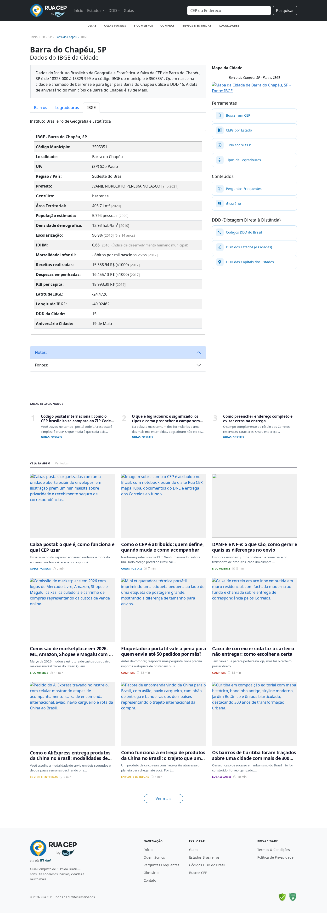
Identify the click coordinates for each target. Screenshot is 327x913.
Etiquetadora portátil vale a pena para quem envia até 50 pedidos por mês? (163, 651)
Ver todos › (62, 463)
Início (78, 10)
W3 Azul (45, 860)
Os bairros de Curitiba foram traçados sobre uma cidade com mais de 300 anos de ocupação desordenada (254, 758)
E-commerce (143, 25)
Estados (94, 10)
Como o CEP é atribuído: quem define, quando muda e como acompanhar (162, 547)
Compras (167, 25)
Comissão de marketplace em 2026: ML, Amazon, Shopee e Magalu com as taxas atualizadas (72, 654)
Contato (150, 880)
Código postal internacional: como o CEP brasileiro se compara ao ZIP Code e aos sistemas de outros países (77, 421)
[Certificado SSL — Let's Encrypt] (292, 897)
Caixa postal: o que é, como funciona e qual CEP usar (72, 547)
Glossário (151, 872)
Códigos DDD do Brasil (207, 865)
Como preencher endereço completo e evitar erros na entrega (258, 418)
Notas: (41, 352)
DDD (112, 10)
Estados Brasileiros (204, 857)
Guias (129, 10)
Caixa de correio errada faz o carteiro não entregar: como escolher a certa (253, 651)
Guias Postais (115, 25)
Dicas (92, 25)
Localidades (229, 25)
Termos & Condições (273, 849)
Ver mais (163, 798)
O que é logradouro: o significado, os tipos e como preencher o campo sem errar (166, 421)
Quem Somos (154, 857)
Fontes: (41, 365)
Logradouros (67, 107)
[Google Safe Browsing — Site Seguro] (282, 897)
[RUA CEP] (48, 10)
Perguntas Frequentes (161, 865)
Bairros (40, 107)
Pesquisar (285, 10)
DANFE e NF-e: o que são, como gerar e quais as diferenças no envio (254, 547)
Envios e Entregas (197, 25)
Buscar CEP (198, 872)
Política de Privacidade (275, 857)
